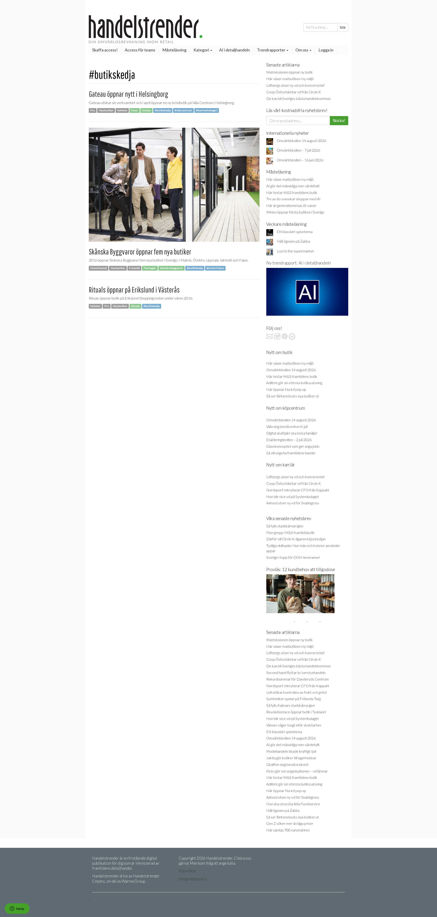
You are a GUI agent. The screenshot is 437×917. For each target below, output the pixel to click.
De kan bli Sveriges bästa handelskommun (298, 98)
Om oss (302, 49)
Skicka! (339, 120)
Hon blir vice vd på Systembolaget (292, 496)
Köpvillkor (187, 871)
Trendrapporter (271, 49)
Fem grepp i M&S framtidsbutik (290, 532)
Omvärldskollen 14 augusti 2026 (301, 140)
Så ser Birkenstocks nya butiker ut (292, 396)
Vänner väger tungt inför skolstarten (293, 725)
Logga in (325, 49)
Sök (343, 27)
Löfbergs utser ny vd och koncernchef (295, 85)
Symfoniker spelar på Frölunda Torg (293, 698)
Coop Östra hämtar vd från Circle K (293, 92)
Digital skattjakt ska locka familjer (291, 433)
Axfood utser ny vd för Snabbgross (292, 503)
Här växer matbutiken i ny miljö (290, 78)
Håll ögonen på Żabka (293, 241)
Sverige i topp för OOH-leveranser (293, 557)
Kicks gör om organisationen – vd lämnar (297, 771)
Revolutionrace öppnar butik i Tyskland (296, 712)
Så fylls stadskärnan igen (284, 526)
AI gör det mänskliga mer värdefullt (293, 186)
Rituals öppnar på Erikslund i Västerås (134, 289)
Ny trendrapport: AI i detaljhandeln (298, 262)
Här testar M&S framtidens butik (291, 192)
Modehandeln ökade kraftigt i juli (291, 751)
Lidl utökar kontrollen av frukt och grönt (296, 692)
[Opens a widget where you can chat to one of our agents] (17, 909)
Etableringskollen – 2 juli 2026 (289, 439)
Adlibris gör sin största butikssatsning (294, 383)
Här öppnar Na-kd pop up (286, 389)
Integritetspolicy (193, 878)
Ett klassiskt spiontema (295, 231)
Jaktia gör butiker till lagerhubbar (291, 758)
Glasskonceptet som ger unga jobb (292, 446)
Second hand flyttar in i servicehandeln (295, 672)
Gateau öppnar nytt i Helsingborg (128, 93)
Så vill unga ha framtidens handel (290, 453)
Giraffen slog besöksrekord (287, 764)
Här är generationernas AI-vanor (291, 205)
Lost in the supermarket (295, 251)
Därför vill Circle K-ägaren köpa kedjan (295, 539)
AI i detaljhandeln (234, 49)
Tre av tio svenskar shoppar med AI (293, 199)
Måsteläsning (174, 49)
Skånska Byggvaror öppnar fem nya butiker (140, 251)
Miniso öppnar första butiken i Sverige (295, 212)
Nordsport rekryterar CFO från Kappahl (297, 490)
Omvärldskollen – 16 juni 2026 (300, 160)
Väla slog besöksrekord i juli (287, 426)
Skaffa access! (105, 49)
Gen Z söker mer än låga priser (289, 823)
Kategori (201, 49)
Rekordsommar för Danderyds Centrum (297, 679)
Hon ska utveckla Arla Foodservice (293, 804)
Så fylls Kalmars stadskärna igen (290, 705)
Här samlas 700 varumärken (288, 830)
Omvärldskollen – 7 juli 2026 (298, 150)
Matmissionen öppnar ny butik (289, 72)
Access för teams (140, 49)
